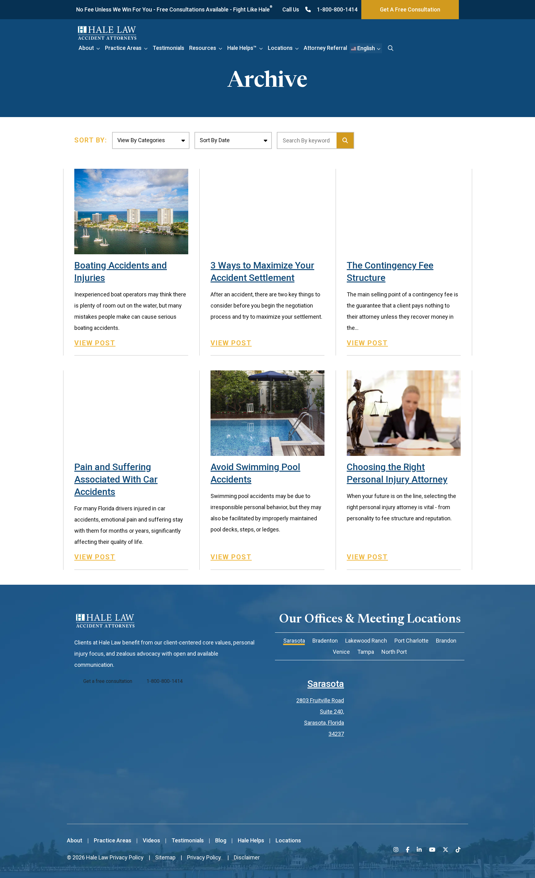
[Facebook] (407, 849)
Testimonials (168, 48)
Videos (151, 840)
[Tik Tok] (458, 849)
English (365, 48)
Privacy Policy (127, 857)
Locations (280, 48)
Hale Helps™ (242, 48)
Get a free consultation (107, 681)
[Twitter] (445, 849)
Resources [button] (202, 48)
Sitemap (165, 857)
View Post (94, 343)
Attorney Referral (325, 48)
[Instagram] (396, 849)
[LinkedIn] (419, 849)
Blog (220, 840)
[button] (99, 48)
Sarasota (325, 683)
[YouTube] (432, 849)
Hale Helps (251, 840)
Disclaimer (247, 857)
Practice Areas (123, 48)
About (86, 48)
